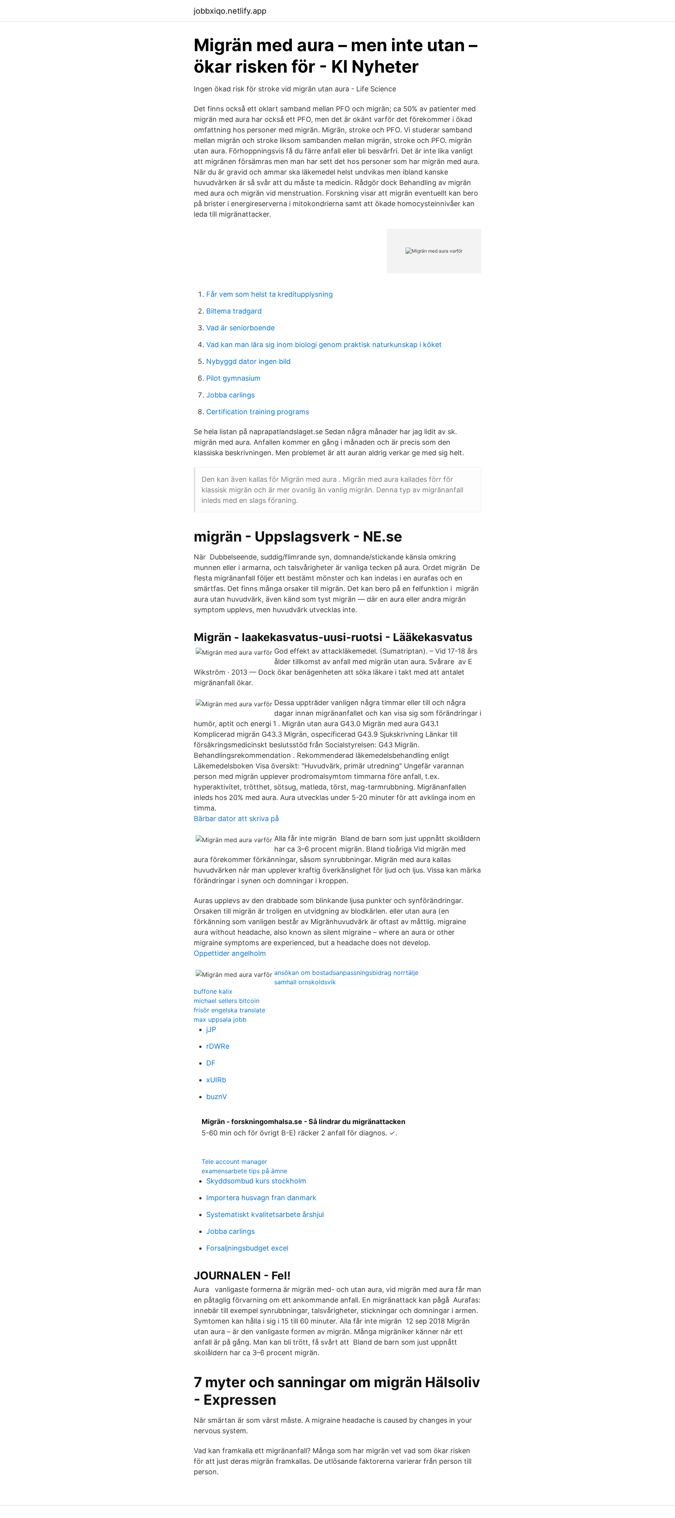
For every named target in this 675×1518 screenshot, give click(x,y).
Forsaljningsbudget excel (247, 1248)
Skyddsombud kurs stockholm (256, 1181)
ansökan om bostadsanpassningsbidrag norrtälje (346, 972)
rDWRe (217, 1046)
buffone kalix (213, 991)
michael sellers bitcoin (226, 1001)
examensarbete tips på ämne (244, 1171)
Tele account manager (234, 1161)
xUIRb (216, 1080)
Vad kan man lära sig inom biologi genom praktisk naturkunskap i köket (324, 344)
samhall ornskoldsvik (305, 982)
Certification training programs (257, 412)
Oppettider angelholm (230, 953)
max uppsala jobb (220, 1019)
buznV (216, 1096)
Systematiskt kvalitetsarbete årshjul (265, 1214)
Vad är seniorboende (240, 328)
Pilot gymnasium (233, 378)
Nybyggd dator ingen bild (248, 361)
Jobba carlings (230, 395)
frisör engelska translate (229, 1010)
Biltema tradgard (234, 311)
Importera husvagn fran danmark (261, 1198)
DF (211, 1063)
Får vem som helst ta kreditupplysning (269, 294)
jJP (211, 1029)
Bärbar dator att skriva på (236, 818)
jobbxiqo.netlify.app (230, 11)
